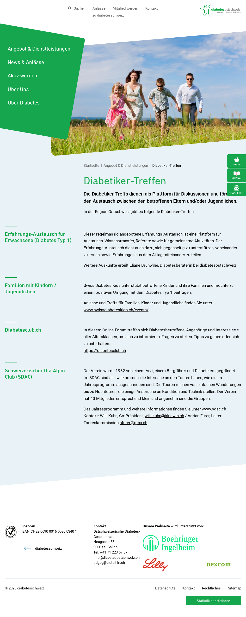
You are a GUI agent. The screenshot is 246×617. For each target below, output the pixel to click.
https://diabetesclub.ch (105, 350)
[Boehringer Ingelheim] (175, 543)
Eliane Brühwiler (143, 265)
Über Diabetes (24, 102)
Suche (79, 8)
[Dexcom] (224, 564)
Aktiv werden (22, 75)
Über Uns (18, 89)
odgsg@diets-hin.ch (109, 562)
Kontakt (151, 8)
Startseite (91, 165)
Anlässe (98, 8)
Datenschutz (165, 588)
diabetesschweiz (48, 548)
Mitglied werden (125, 8)
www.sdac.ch (214, 409)
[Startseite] (220, 10)
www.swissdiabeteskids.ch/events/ (116, 309)
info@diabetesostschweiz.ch (116, 557)
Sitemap (234, 588)
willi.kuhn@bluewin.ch (164, 415)
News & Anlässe (26, 62)
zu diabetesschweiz (108, 15)
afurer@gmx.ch (133, 422)
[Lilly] (160, 564)
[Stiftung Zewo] (11, 532)
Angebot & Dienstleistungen (39, 49)
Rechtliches (211, 588)
